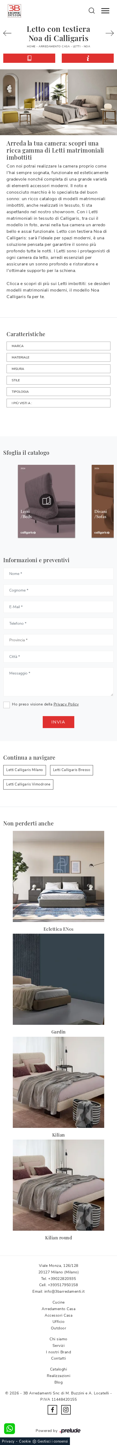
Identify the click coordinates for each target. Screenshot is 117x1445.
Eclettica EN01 (59, 929)
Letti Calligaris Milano (24, 770)
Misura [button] (18, 369)
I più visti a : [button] (22, 403)
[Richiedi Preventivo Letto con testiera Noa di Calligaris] (88, 58)
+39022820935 (62, 1278)
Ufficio (59, 1321)
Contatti (58, 1358)
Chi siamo (58, 1339)
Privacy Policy (66, 704)
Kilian (58, 1134)
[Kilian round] (58, 1185)
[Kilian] (58, 1082)
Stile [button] (16, 380)
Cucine (59, 1302)
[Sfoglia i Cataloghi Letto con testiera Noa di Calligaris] (29, 58)
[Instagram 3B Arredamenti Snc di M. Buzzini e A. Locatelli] (66, 1410)
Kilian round (58, 1237)
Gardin (58, 1031)
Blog (58, 1382)
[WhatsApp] (9, 1428)
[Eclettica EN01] (58, 876)
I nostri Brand (58, 1352)
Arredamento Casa (54, 46)
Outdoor (58, 1328)
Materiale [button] (20, 357)
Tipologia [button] (20, 391)
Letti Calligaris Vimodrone (28, 784)
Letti (77, 46)
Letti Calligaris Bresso (71, 770)
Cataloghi (58, 1369)
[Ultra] (9, 33)
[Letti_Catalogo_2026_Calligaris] (31, 501)
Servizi (59, 1345)
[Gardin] (58, 979)
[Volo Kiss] (107, 33)
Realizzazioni (58, 1375)
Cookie (25, 1441)
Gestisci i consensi (53, 1441)
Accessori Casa (58, 1315)
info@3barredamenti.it (64, 1291)
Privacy (8, 1441)
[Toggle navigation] (105, 11)
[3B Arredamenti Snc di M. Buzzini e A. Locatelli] (14, 11)
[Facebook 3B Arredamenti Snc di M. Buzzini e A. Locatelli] (52, 1410)
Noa (87, 46)
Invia (58, 722)
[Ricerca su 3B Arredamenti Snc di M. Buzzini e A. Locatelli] (92, 10)
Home (31, 46)
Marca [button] (18, 346)
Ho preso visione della (45, 704)
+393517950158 (63, 1285)
